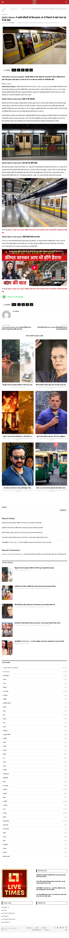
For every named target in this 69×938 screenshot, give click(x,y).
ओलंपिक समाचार (35, 703)
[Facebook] (54, 928)
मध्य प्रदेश (35, 785)
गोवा (35, 723)
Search (4, 507)
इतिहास (35, 687)
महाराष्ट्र (35, 793)
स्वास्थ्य (35, 848)
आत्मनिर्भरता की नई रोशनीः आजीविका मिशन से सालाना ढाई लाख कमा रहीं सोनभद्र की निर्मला (22, 528)
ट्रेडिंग (35, 746)
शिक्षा (35, 840)
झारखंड (35, 738)
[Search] (66, 2)
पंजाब (35, 762)
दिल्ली (35, 754)
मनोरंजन (35, 789)
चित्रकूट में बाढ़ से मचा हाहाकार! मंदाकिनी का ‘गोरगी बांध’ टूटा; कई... (18, 385)
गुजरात (35, 719)
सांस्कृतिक (35, 844)
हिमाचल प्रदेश (35, 856)
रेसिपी (35, 817)
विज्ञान (35, 833)
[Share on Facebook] (18, 70)
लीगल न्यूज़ (35, 825)
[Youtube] (66, 928)
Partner (46, 930)
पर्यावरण (35, 770)
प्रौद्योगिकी (35, 778)
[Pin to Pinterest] (27, 70)
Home (4, 9)
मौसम (35, 797)
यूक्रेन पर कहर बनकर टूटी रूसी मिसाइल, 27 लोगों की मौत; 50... (17, 436)
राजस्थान (35, 805)
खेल (35, 715)
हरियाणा (35, 852)
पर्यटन (35, 766)
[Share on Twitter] (23, 70)
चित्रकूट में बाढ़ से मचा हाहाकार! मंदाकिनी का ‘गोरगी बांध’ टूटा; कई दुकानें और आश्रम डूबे (21, 523)
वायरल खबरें (35, 829)
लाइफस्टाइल (35, 821)
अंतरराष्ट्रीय (35, 675)
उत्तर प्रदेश (35, 691)
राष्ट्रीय (35, 813)
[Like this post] (14, 70)
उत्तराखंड (35, 695)
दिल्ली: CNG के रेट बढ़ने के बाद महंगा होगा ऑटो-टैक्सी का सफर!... (51, 488)
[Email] (66, 930)
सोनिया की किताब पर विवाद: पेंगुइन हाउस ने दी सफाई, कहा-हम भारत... (51, 385)
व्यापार (35, 837)
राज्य (35, 809)
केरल (35, 711)
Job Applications (36, 930)
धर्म (35, 758)
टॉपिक (35, 742)
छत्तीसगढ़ (35, 730)
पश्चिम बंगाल (35, 774)
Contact (43, 928)
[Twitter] (57, 928)
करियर (35, 707)
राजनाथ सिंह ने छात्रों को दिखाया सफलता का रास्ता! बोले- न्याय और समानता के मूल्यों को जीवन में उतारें (24, 537)
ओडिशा (35, 699)
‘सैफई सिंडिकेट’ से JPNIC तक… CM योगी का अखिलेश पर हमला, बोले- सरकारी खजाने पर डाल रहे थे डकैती (26, 542)
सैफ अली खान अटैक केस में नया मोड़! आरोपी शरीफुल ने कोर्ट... (18, 488)
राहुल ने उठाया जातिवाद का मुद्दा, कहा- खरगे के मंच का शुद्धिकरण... (51, 436)
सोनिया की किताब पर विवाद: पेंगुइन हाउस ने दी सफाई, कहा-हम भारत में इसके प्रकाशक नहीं (22, 532)
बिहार (35, 781)
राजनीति (35, 801)
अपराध (35, 679)
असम (35, 683)
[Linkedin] (63, 928)
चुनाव (35, 726)
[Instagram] (60, 928)
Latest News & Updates (35, 668)
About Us (29, 928)
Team (36, 928)
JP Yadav (11, 23)
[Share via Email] (31, 70)
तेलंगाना (35, 750)
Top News (13, 9)
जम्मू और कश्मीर (35, 734)
